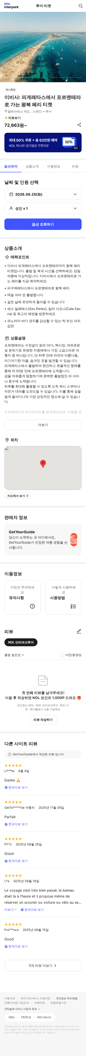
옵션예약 (10, 166)
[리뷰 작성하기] (79, 631)
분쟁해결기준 (58, 1002)
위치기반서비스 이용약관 (35, 998)
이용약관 (9, 998)
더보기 (43, 425)
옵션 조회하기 (43, 224)
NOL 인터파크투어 (21, 642)
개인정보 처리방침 (67, 998)
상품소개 (32, 166)
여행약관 (39, 1002)
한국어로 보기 (18, 787)
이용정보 (53, 166)
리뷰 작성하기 (43, 719)
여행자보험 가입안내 (16, 1002)
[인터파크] (9, 6)
